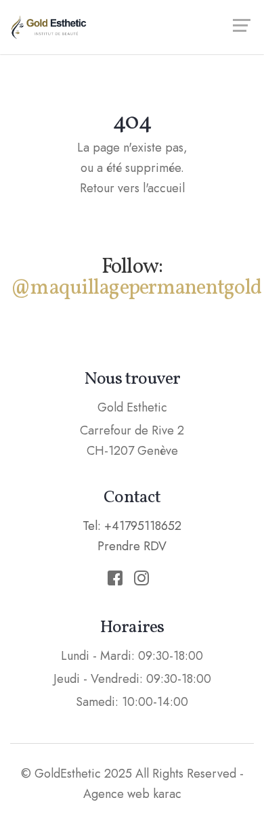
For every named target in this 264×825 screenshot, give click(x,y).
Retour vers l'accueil (132, 188)
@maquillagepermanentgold (135, 288)
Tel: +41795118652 (132, 526)
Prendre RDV (132, 546)
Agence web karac (132, 794)
